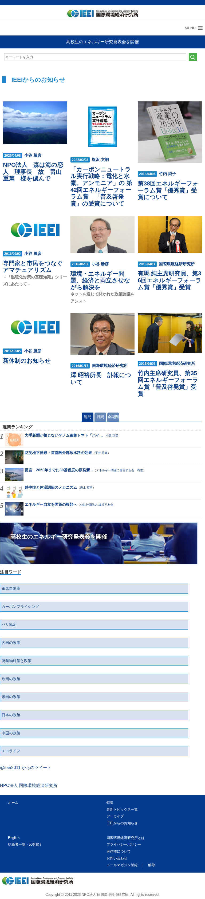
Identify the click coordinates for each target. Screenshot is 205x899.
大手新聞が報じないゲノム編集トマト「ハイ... (64, 435)
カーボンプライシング (20, 606)
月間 (100, 417)
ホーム (13, 803)
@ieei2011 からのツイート (26, 767)
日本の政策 (11, 715)
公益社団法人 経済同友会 (96, 504)
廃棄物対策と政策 (16, 661)
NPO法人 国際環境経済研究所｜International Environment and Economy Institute (100, 14)
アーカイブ (115, 816)
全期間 (113, 417)
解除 (151, 865)
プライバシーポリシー (124, 844)
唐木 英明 (86, 487)
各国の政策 (11, 642)
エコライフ (11, 751)
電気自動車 (11, 588)
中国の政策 (11, 733)
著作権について (119, 851)
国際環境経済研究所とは (126, 838)
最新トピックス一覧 (122, 809)
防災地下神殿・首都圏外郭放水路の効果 (58, 452)
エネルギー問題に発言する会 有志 (119, 470)
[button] (190, 28)
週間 (87, 417)
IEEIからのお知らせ (122, 823)
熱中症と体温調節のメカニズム (51, 487)
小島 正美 (112, 435)
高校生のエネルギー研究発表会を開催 (102, 41)
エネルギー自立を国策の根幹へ (51, 504)
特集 (110, 803)
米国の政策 (11, 697)
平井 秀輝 (101, 452)
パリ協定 (9, 624)
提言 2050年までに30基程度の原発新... (59, 470)
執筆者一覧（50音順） (25, 844)
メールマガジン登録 (122, 865)
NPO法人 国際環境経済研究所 (28, 785)
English (13, 838)
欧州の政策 (11, 679)
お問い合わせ (117, 858)
